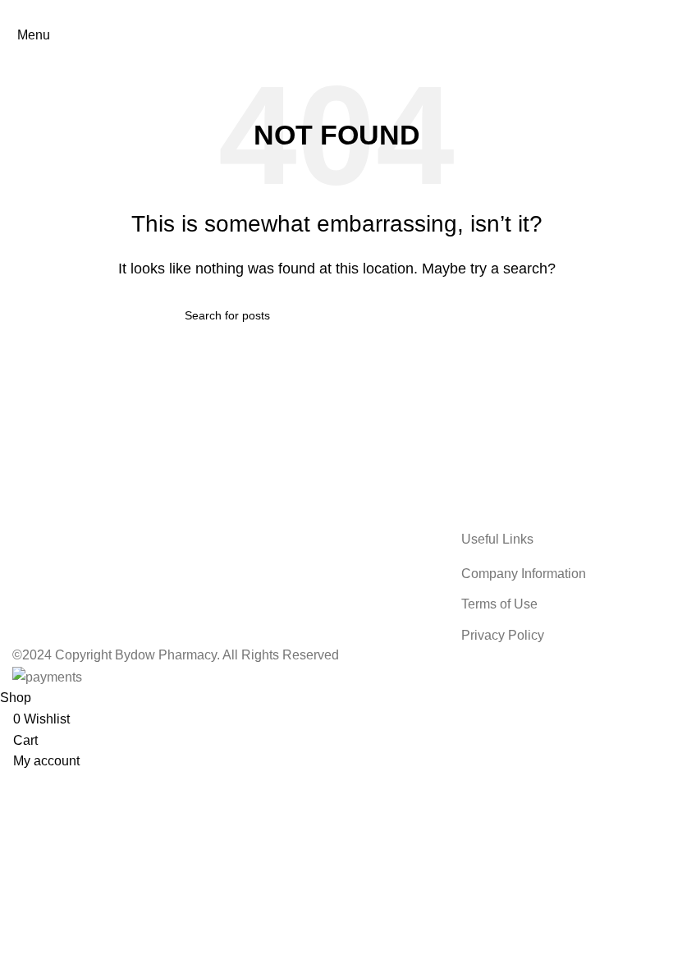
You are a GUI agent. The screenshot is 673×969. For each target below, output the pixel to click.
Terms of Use (499, 604)
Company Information (523, 574)
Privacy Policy (502, 635)
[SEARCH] (482, 315)
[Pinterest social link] (336, 12)
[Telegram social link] (379, 12)
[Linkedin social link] (358, 12)
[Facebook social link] (293, 12)
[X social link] (315, 12)
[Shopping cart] (660, 35)
